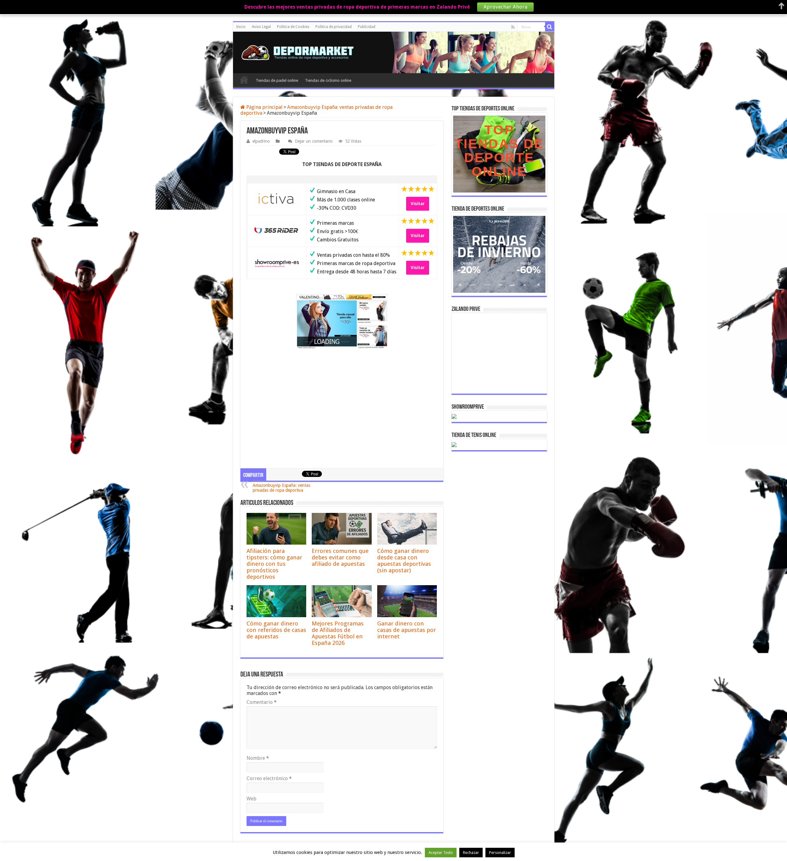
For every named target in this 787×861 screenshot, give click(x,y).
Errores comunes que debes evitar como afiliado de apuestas (340, 557)
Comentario (262, 702)
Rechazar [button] (471, 852)
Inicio (241, 27)
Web (251, 799)
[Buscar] (549, 26)
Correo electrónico (269, 778)
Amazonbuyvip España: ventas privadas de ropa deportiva (281, 486)
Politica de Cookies (293, 27)
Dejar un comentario (314, 141)
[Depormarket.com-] (300, 52)
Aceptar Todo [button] (441, 852)
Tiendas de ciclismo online (328, 80)
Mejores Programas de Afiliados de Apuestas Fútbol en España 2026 (338, 633)
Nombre (258, 758)
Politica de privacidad (333, 27)
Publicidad (366, 27)
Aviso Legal (261, 27)
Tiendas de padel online (277, 80)
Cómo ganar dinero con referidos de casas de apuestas (276, 630)
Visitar (418, 203)
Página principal (264, 107)
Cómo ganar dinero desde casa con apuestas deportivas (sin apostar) (404, 560)
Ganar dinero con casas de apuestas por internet (406, 630)
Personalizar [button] (500, 852)
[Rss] (513, 27)
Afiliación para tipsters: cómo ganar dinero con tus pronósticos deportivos (274, 564)
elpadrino (261, 141)
